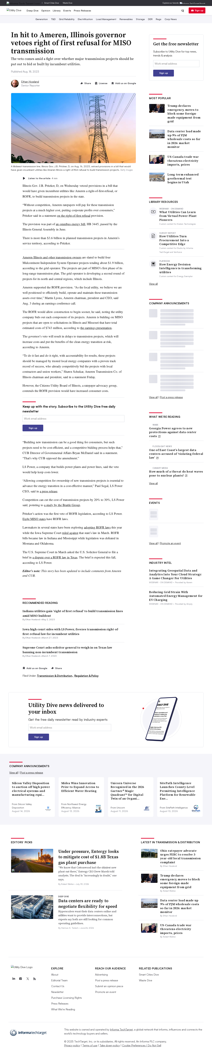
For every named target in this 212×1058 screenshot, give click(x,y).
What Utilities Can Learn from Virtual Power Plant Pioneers (178, 216)
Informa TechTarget (121, 1029)
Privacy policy (72, 1045)
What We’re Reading (63, 1009)
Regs (158, 19)
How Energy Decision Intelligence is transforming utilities (180, 268)
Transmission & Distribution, (55, 675)
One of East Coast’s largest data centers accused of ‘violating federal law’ (176, 454)
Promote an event (170, 543)
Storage (140, 19)
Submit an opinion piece (109, 986)
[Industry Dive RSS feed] (34, 978)
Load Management (106, 19)
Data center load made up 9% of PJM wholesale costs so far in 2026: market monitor (184, 139)
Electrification (85, 19)
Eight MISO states (34, 519)
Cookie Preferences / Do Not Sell (141, 1045)
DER (150, 19)
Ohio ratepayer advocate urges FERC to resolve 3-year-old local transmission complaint (180, 856)
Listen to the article (42, 178)
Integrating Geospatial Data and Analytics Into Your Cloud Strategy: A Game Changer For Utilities (175, 574)
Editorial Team (59, 980)
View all (153, 283)
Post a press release (171, 397)
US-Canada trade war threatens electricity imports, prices (183, 160)
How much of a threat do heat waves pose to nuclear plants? (176, 473)
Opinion (45, 10)
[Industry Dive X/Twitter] (27, 978)
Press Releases (82, 10)
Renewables (126, 19)
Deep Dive (33, 10)
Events (67, 10)
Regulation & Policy (86, 675)
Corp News (171, 19)
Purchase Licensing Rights (66, 997)
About (54, 974)
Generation (41, 19)
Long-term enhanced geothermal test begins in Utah (183, 178)
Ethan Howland (30, 81)
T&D (53, 19)
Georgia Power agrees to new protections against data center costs (172, 432)
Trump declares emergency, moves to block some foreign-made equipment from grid (183, 113)
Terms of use (89, 1045)
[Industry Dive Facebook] (20, 978)
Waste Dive (67, 3)
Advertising (101, 974)
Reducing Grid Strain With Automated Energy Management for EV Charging (176, 596)
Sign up (199, 10)
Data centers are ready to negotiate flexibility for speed (87, 903)
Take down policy (110, 1045)
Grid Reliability (67, 19)
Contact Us (57, 986)
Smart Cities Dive (51, 3)
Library (57, 10)
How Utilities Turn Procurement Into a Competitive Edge (174, 240)
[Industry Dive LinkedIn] (13, 978)
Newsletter (57, 992)
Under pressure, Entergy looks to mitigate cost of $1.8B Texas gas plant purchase (88, 857)
